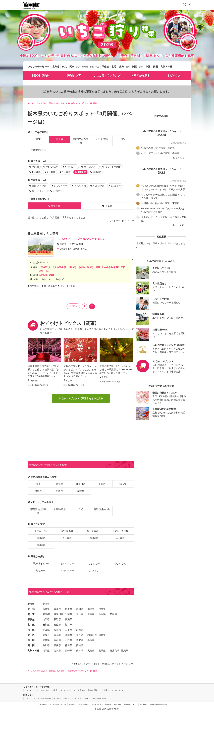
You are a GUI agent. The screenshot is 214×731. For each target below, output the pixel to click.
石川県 (46, 624)
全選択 (35, 166)
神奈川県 (80, 483)
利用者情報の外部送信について (161, 704)
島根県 (90, 640)
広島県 (46, 640)
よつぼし (57, 191)
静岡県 (79, 629)
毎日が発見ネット (99, 698)
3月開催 (66, 172)
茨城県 (80, 491)
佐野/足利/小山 (38, 149)
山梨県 (46, 619)
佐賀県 (57, 650)
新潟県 (68, 619)
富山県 (57, 624)
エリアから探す (140, 75)
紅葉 (105, 690)
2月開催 (51, 172)
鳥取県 (79, 640)
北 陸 (31, 624)
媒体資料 (117, 704)
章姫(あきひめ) (39, 185)
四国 (155, 66)
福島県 (102, 609)
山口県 (68, 640)
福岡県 (46, 650)
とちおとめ (80, 185)
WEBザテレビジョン (61, 698)
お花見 (54, 690)
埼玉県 (123, 483)
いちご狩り (45, 690)
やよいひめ (98, 185)
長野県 (57, 619)
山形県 (90, 609)
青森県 (57, 609)
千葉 (92, 66)
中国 (148, 66)
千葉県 (101, 483)
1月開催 (36, 172)
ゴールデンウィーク (67, 690)
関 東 (31, 614)
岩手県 (68, 609)
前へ (74, 306)
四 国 (31, 645)
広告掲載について (130, 704)
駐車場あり (71, 166)
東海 (121, 66)
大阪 (141, 66)
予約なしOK (73, 75)
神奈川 (85, 66)
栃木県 (59, 491)
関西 (134, 66)
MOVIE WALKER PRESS (81, 698)
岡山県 (57, 640)
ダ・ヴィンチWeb (44, 698)
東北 (64, 66)
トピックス (174, 75)
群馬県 (38, 491)
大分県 (90, 650)
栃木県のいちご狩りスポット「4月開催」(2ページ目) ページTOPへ (103, 663)
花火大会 (81, 690)
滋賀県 (102, 634)
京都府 (57, 634)
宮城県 (46, 609)
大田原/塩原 (102, 139)
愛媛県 (57, 645)
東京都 (59, 483)
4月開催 (120, 538)
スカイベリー (39, 191)
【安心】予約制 (40, 75)
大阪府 (46, 634)
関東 (72, 66)
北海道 (55, 66)
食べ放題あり (91, 166)
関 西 (31, 634)
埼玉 (97, 66)
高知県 (79, 645)
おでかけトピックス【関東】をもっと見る (81, 398)
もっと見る (179, 158)
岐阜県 (57, 629)
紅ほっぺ (116, 185)
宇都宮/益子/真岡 (80, 141)
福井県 (68, 624)
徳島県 (68, 645)
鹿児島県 (114, 650)
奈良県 (79, 634)
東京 (78, 66)
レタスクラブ (30, 698)
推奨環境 (72, 704)
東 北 (31, 609)
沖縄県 (124, 650)
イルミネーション (116, 690)
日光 (123, 139)
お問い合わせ (83, 704)
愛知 (128, 66)
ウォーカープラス (31, 690)
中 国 (31, 640)
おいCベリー (60, 185)
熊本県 (79, 650)
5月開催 (97, 172)
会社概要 (143, 704)
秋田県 (79, 609)
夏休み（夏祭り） (94, 690)
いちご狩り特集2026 (38, 66)
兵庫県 (68, 634)
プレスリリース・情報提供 (101, 704)
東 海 (31, 629)
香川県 (46, 645)
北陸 (114, 66)
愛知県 (46, 629)
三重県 (68, 629)
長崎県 (68, 650)
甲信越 (105, 66)
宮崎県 (102, 650)
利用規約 (43, 704)
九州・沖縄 (166, 66)
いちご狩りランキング (107, 75)
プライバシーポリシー (57, 704)
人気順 (108, 205)
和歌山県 (92, 634)
